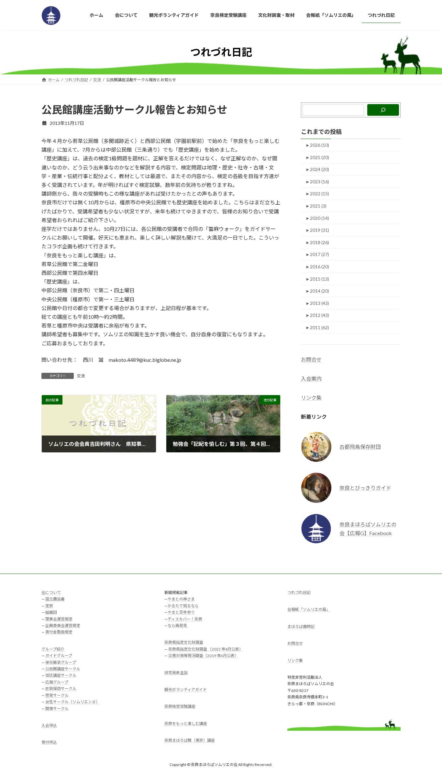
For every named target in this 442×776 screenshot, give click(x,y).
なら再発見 (177, 625)
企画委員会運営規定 (62, 625)
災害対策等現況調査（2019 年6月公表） (203, 655)
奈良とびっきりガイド (365, 488)
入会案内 (311, 378)
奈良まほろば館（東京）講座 (189, 740)
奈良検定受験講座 (179, 706)
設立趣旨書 (55, 599)
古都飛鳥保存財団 (360, 447)
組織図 (51, 612)
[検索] (383, 110)
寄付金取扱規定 (58, 632)
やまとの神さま (181, 599)
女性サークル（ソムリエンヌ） (72, 702)
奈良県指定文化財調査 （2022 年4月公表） (205, 649)
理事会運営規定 (58, 619)
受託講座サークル (60, 675)
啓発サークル (57, 695)
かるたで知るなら (183, 605)
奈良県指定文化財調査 (183, 642)
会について (51, 592)
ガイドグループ (58, 655)
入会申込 (49, 725)
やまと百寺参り (181, 612)
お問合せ (311, 359)
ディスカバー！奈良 (185, 619)
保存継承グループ (60, 662)
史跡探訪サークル (60, 688)
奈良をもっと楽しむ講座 (185, 723)
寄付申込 (49, 742)
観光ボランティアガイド (185, 689)
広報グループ (56, 682)
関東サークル (57, 708)
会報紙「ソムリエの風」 (308, 609)
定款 (49, 605)
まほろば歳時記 (301, 626)
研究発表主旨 (176, 672)
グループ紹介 (52, 649)
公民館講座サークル (62, 669)
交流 (81, 375)
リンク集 (311, 397)
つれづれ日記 (299, 592)
